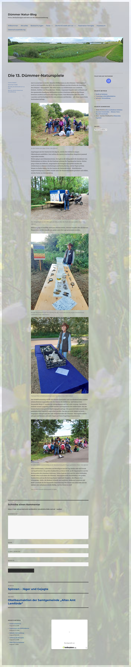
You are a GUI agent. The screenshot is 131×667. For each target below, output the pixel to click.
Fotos (48, 26)
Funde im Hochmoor (15, 623)
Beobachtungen (37, 26)
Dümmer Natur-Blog (22, 14)
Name (11, 542)
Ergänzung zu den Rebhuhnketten (19, 628)
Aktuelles (24, 26)
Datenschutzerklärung (16, 30)
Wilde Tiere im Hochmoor (16, 642)
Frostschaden (104, 114)
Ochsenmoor (19, 90)
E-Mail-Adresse (15, 551)
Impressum (101, 26)
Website (11, 560)
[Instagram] (108, 81)
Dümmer (10, 90)
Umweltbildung (12, 92)
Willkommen (13, 26)
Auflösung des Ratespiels (16, 637)
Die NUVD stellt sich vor (64, 26)
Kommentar (13, 514)
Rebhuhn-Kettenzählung (16, 633)
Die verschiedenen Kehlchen (114, 110)
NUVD (14, 90)
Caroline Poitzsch (12, 82)
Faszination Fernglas (86, 26)
